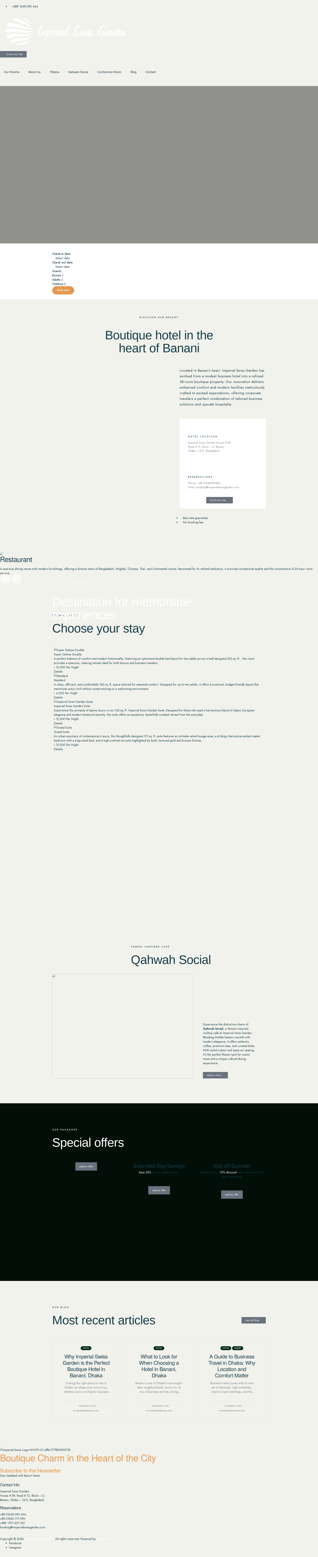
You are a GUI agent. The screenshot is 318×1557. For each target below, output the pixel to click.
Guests (56, 271)
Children (57, 284)
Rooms (56, 275)
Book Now (63, 290)
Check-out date (62, 262)
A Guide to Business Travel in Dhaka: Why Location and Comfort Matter (232, 1365)
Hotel (86, 1348)
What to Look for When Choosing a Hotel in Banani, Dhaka (159, 1365)
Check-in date (61, 254)
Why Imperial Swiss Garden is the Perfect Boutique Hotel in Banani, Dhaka (86, 1365)
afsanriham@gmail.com (87, 1411)
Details (58, 671)
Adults (56, 280)
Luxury (237, 1348)
